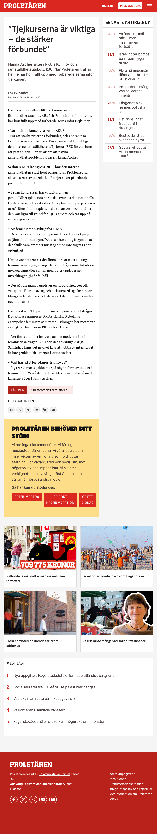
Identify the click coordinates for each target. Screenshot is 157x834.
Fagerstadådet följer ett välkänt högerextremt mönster (59, 721)
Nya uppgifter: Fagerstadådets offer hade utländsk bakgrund (63, 675)
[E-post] (53, 410)
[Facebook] (11, 410)
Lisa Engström (18, 93)
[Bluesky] (45, 410)
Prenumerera (130, 5)
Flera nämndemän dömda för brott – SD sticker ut (133, 74)
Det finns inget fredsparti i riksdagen (131, 123)
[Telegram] (36, 410)
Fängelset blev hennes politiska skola (132, 107)
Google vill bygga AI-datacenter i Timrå (133, 151)
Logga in (107, 6)
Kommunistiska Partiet (54, 774)
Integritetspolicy (121, 789)
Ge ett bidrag (87, 499)
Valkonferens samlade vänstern (39, 710)
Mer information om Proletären (131, 794)
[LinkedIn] (28, 410)
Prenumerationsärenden (126, 784)
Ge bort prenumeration (60, 499)
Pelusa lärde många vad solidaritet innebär (134, 91)
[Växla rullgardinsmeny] (149, 6)
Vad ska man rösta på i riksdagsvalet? (44, 698)
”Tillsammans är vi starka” (50, 389)
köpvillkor (145, 789)
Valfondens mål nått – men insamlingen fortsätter (131, 40)
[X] (19, 410)
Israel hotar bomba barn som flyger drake (134, 58)
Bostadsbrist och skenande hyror (132, 137)
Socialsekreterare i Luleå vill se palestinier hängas (54, 687)
